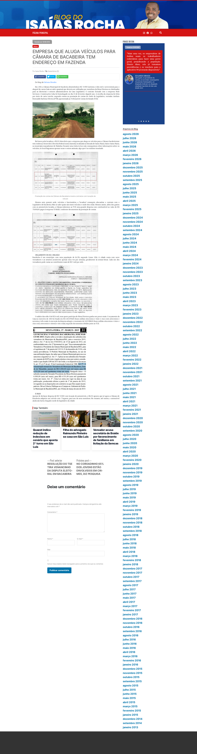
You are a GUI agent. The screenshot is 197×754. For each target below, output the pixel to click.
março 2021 (130, 405)
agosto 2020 (131, 434)
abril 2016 (129, 652)
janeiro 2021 (130, 413)
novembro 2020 (133, 422)
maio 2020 (129, 447)
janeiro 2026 (131, 163)
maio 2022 (129, 347)
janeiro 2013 (130, 727)
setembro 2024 (132, 230)
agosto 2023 (131, 284)
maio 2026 (129, 146)
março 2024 (130, 255)
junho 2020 (130, 443)
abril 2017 (129, 601)
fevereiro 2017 (132, 610)
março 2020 (130, 455)
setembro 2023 (132, 280)
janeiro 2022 (131, 363)
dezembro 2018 (132, 518)
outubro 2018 (131, 526)
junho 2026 (130, 142)
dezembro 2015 (132, 668)
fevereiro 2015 (132, 710)
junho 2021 (130, 393)
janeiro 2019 (130, 514)
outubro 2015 (131, 677)
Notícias (36, 46)
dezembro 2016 (132, 618)
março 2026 (130, 154)
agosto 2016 (130, 635)
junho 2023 (130, 292)
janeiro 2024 (131, 263)
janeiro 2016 (130, 664)
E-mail (80, 539)
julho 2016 (129, 639)
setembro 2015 (132, 681)
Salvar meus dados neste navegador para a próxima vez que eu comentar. (75, 564)
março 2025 (130, 205)
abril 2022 (129, 351)
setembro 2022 (132, 330)
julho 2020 (129, 439)
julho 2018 (129, 539)
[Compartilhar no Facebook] (40, 76)
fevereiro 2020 (132, 459)
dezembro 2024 (133, 217)
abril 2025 (129, 200)
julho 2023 (129, 288)
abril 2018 (129, 551)
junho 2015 (130, 693)
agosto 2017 (130, 585)
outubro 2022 (131, 326)
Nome (50, 539)
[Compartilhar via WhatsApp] (62, 76)
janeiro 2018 (130, 564)
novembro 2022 (133, 322)
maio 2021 (129, 397)
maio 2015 (129, 698)
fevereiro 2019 (132, 510)
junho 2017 (129, 593)
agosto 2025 (131, 184)
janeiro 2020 (131, 464)
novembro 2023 (133, 271)
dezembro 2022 (133, 317)
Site (48, 550)
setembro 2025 (132, 180)
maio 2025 (129, 196)
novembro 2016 (132, 622)
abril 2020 (129, 451)
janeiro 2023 (131, 313)
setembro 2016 (132, 631)
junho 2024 (130, 242)
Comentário (52, 512)
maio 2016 (129, 647)
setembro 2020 (132, 430)
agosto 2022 (131, 334)
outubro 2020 (131, 426)
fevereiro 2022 (132, 359)
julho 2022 (129, 338)
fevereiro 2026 (132, 159)
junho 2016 (130, 643)
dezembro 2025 (133, 167)
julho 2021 (129, 388)
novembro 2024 (133, 221)
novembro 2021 (132, 372)
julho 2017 (129, 589)
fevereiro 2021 (132, 409)
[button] (138, 121)
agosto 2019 (130, 485)
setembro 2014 (132, 723)
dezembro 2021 (132, 368)
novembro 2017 (132, 572)
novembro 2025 (133, 171)
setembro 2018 (132, 530)
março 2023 (130, 305)
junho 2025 (130, 192)
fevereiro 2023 (132, 309)
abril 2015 (129, 702)
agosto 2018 (130, 535)
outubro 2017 (131, 576)
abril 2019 (129, 501)
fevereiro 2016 (132, 660)
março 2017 (130, 606)
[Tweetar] (51, 76)
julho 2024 (129, 238)
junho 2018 (130, 543)
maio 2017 (129, 597)
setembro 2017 (132, 581)
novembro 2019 (132, 472)
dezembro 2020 (133, 418)
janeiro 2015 (130, 714)
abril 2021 (129, 401)
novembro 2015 (132, 673)
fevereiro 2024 (132, 259)
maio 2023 (129, 296)
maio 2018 (129, 547)
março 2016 (130, 656)
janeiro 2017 (130, 614)
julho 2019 (129, 489)
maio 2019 (129, 497)
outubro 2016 (131, 627)
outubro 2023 (131, 276)
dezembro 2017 (132, 568)
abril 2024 (129, 250)
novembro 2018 (132, 522)
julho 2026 (129, 138)
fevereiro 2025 (132, 209)
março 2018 (130, 556)
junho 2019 (130, 493)
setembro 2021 (132, 380)
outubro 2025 (131, 175)
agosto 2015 (130, 685)
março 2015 (130, 706)
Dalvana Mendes (50, 82)
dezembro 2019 (132, 468)
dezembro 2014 (132, 718)
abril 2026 (129, 150)
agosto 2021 (130, 384)
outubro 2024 (131, 225)
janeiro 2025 (131, 213)
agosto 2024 (131, 234)
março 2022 (130, 355)
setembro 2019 (132, 480)
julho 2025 (129, 188)
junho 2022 (130, 342)
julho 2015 (129, 689)
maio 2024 (129, 246)
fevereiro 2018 (132, 560)
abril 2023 (129, 301)
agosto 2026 (131, 134)
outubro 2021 (131, 376)
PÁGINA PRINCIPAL (40, 32)
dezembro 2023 (133, 267)
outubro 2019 (131, 476)
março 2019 (130, 505)
